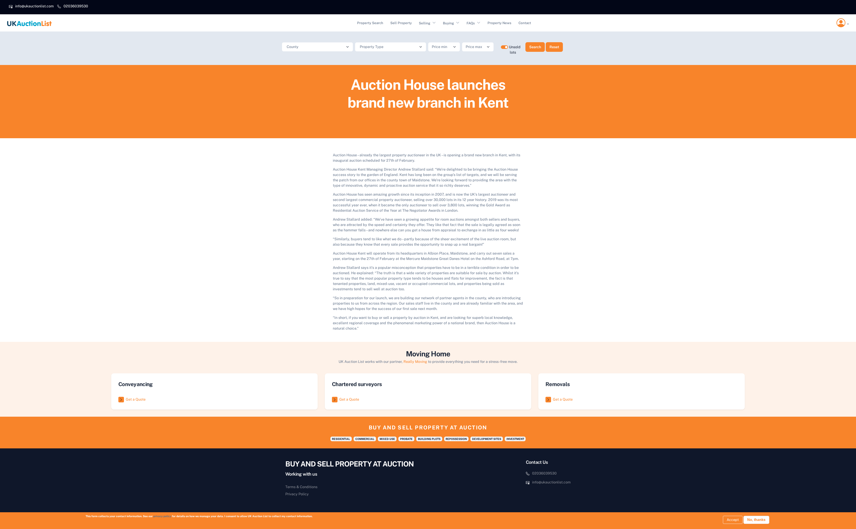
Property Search (370, 23)
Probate (406, 439)
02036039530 (76, 6)
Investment (515, 439)
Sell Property (401, 23)
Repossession (456, 439)
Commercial (364, 439)
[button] (842, 23)
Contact (525, 23)
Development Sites (486, 439)
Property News (499, 23)
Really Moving (415, 362)
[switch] (504, 47)
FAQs (471, 23)
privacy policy (162, 516)
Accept (733, 520)
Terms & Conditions (301, 487)
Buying (448, 23)
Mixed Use (387, 439)
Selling (424, 23)
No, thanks (756, 520)
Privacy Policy (297, 494)
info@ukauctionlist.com (34, 6)
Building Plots (429, 439)
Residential (341, 439)
